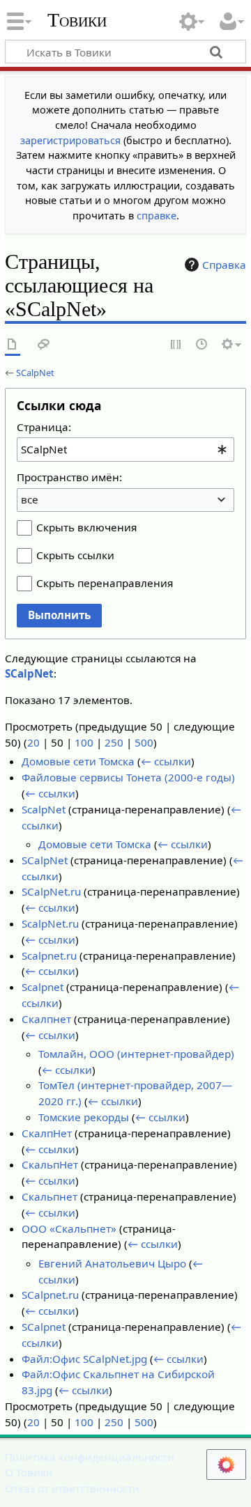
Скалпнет (46, 1019)
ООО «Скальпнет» (69, 1228)
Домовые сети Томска (78, 761)
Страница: (44, 427)
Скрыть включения (86, 527)
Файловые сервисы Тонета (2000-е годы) (128, 777)
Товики (77, 20)
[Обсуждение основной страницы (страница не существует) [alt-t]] (44, 345)
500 (144, 742)
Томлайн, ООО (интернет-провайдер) (136, 1054)
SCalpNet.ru (51, 891)
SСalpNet (45, 860)
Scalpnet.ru (49, 955)
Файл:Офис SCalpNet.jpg (84, 1359)
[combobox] (125, 449)
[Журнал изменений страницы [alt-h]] (202, 345)
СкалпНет (47, 1133)
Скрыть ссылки (75, 555)
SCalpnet (44, 1327)
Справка (224, 265)
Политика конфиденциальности (89, 1457)
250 (114, 742)
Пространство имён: (69, 477)
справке (156, 215)
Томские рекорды (83, 1117)
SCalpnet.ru (50, 1295)
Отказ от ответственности (72, 1488)
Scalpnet (42, 987)
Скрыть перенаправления (104, 583)
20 (33, 742)
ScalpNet (44, 809)
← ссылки (166, 761)
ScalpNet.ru (50, 923)
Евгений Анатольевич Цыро (112, 1263)
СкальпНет (50, 1164)
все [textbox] (29, 499)
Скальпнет (49, 1196)
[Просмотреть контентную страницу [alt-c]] (12, 345)
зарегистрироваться (70, 140)
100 (84, 742)
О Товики (29, 1472)
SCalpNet (35, 372)
